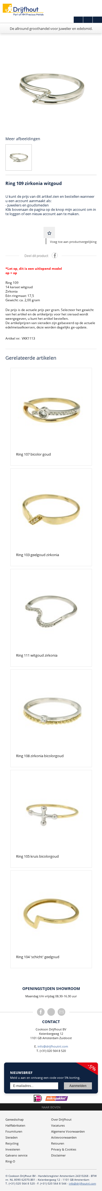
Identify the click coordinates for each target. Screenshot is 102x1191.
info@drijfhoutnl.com (53, 1046)
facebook (41, 1012)
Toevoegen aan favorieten (49, 232)
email (61, 1012)
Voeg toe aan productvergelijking (73, 242)
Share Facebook (55, 255)
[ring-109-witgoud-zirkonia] (51, 88)
